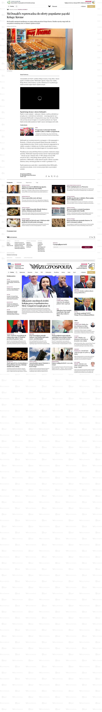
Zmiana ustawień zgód (20, 244)
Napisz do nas (10, 245)
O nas (8, 242)
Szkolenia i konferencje (12, 254)
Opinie (76, 320)
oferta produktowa (28, 257)
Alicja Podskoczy (24, 74)
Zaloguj (91, 6)
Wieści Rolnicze (41, 249)
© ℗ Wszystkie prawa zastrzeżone (28, 175)
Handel (36, 127)
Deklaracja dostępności (20, 248)
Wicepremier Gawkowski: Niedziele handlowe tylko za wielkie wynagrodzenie (47, 130)
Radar (69, 272)
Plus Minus (56, 272)
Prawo (36, 272)
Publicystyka (48, 272)
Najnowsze (29, 182)
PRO (42, 272)
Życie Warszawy (41, 251)
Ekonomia (54, 6)
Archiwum (29, 247)
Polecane (19, 182)
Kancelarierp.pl (41, 248)
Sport (74, 272)
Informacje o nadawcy (19, 247)
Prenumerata (29, 245)
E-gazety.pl (40, 244)
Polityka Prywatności (19, 242)
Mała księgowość (41, 247)
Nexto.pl (39, 245)
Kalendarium (18, 257)
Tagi (37, 182)
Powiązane (10, 182)
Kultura (63, 272)
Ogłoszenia (29, 244)
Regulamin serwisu (19, 245)
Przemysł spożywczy (22, 9)
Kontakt (8, 244)
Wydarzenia (22, 272)
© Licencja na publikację (25, 173)
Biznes (15, 9)
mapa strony (9, 257)
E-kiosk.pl (40, 242)
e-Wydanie (83, 6)
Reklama (28, 242)
